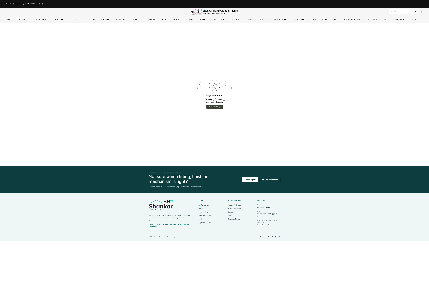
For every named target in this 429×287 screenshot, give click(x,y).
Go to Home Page (214, 107)
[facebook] (39, 4)
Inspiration (231, 216)
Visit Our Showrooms (270, 180)
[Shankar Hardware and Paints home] (161, 205)
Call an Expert (250, 180)
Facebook (276, 237)
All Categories (204, 205)
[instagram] (42, 4)
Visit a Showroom (234, 208)
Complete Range (234, 219)
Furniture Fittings (205, 216)
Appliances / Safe (205, 223)
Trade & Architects (234, 205)
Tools (201, 219)
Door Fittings (203, 212)
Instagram (264, 237)
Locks (201, 208)
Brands (230, 212)
